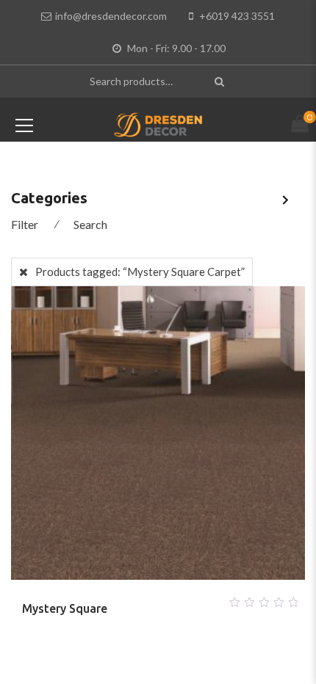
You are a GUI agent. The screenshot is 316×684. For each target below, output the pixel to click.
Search (90, 224)
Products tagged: (140, 271)
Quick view (175, 598)
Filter (24, 224)
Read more (140, 598)
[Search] (220, 81)
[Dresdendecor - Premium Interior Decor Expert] (158, 123)
